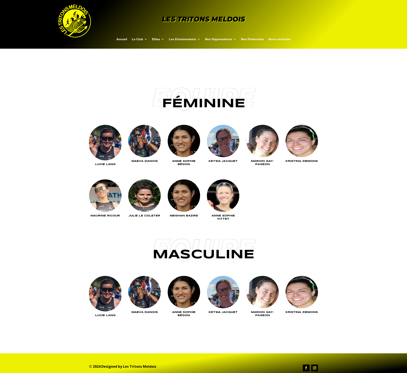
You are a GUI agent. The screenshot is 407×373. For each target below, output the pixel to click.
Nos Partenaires (252, 39)
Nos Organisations (218, 39)
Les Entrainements (182, 39)
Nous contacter (280, 39)
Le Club (137, 39)
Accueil (121, 39)
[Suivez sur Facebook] (306, 368)
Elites (156, 39)
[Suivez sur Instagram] (314, 368)
